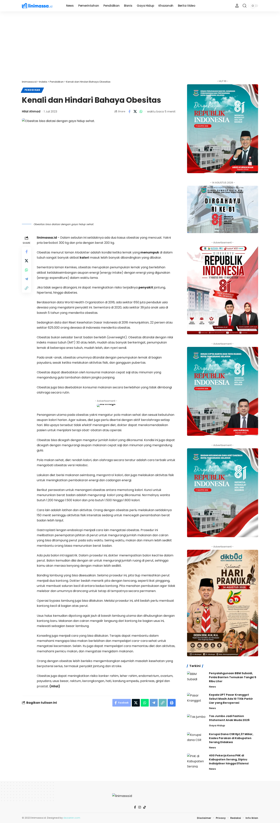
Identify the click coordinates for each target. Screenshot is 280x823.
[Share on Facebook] (129, 111)
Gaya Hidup (217, 725)
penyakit (145, 287)
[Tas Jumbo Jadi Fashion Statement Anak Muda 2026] (196, 721)
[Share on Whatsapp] (141, 111)
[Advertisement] (140, 45)
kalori (84, 257)
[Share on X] (135, 111)
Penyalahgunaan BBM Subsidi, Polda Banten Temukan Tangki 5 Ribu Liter (232, 677)
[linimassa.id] (41, 5)
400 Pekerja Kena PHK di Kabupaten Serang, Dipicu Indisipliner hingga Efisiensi (229, 759)
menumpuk (149, 252)
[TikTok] (144, 807)
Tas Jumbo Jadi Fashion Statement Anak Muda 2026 (229, 718)
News (212, 686)
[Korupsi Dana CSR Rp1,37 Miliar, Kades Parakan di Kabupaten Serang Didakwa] (196, 739)
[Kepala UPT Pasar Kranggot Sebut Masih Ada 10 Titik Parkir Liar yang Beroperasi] (196, 700)
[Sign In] (237, 6)
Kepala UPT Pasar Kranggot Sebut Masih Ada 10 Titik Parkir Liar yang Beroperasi (231, 699)
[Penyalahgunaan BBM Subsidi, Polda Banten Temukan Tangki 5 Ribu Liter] (196, 678)
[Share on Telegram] (26, 278)
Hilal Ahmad (31, 111)
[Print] (172, 703)
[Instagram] (139, 807)
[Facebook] (135, 807)
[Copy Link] (26, 287)
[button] (244, 5)
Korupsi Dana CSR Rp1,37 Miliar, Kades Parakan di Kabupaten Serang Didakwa (231, 738)
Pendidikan (32, 90)
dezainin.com (71, 818)
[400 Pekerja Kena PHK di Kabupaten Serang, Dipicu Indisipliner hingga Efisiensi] (196, 761)
